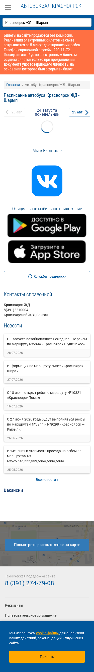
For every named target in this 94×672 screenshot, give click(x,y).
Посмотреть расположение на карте (47, 544)
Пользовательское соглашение (30, 615)
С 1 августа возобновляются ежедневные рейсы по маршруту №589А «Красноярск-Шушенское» (47, 341)
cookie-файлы (47, 633)
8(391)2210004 (16, 309)
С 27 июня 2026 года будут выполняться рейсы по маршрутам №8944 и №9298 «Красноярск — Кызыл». (46, 424)
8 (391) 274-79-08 (29, 583)
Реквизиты (14, 605)
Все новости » (47, 479)
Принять (47, 656)
